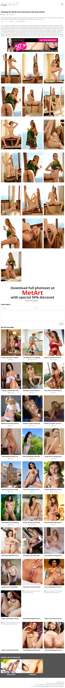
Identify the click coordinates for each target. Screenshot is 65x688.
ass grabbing (35, 25)
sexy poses (10, 34)
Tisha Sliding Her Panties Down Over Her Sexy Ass (38, 650)
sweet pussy (8, 35)
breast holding (4, 30)
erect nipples (4, 31)
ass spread (41, 25)
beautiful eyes (37, 27)
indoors (19, 31)
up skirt (32, 35)
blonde (55, 28)
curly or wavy (40, 30)
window (62, 35)
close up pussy (28, 30)
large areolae (24, 31)
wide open (56, 35)
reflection (58, 33)
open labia (26, 33)
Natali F (31, 359)
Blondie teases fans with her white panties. (15, 423)
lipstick (42, 31)
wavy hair (51, 35)
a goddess (6, 25)
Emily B (54, 458)
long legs (54, 31)
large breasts (31, 31)
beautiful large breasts (15, 28)
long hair (49, 31)
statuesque (55, 34)
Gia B (33, 491)
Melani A (33, 458)
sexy (6, 34)
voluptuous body (45, 35)
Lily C (54, 524)
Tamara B (33, 425)
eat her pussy (60, 30)
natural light (21, 33)
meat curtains (12, 33)
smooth (35, 34)
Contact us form (60, 682)
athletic (46, 25)
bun (17, 30)
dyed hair (54, 30)
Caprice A (11, 491)
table (12, 35)
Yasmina (12, 524)
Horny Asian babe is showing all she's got (14, 357)
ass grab (29, 25)
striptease (60, 34)
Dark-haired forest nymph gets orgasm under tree (17, 522)
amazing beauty (23, 25)
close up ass (22, 30)
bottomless (60, 28)
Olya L (35, 359)
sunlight (3, 35)
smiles (31, 34)
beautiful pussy (41, 28)
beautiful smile (49, 28)
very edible (37, 35)
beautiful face (44, 27)
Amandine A (55, 359)
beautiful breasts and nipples (26, 27)
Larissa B (12, 392)
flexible (9, 31)
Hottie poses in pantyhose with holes (13, 587)
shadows (15, 34)
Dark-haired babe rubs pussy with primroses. (36, 456)
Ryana (3, 14)
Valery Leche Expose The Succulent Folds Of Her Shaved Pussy (20, 618)
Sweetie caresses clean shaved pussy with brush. (38, 423)
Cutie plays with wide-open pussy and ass (35, 555)
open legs (32, 33)
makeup (6, 33)
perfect (36, 33)
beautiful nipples (34, 28)
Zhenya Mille (55, 491)
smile (28, 34)
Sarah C (12, 425)
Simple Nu (32, 674)
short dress (21, 34)
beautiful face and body (53, 27)
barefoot (51, 25)
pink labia (41, 33)
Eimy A (11, 359)
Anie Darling (33, 524)
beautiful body (6, 27)
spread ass (43, 34)
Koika (54, 425)
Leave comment (21, 21)
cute (45, 30)
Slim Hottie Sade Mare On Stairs (11, 555)
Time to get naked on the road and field (35, 489)
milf (16, 33)
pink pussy (53, 33)
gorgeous (14, 31)
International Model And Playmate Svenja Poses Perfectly (40, 618)
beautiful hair (6, 28)
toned (20, 35)
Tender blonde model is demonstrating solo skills (17, 456)
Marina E (33, 392)
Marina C (12, 458)
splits (38, 34)
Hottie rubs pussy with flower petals (34, 522)
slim (25, 34)
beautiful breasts (14, 27)
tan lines (16, 35)
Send (61, 324)
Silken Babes (11, 674)
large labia (37, 31)
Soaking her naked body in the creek (34, 390)
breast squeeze (12, 30)
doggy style (49, 30)
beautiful (55, 25)
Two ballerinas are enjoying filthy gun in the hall (38, 357)
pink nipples (47, 33)
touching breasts (26, 35)
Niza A (54, 392)
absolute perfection (14, 25)
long (45, 31)
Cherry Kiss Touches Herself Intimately (35, 587)
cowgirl (34, 30)
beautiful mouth (25, 28)
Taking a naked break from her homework (15, 390)
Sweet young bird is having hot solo (12, 489)
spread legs (49, 34)
